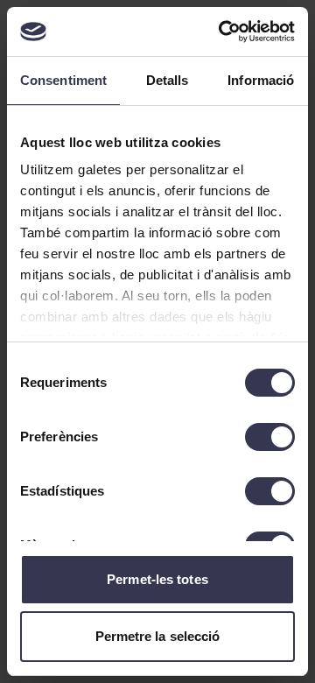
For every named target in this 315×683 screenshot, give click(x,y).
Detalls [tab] (167, 80)
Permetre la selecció (157, 636)
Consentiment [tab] (63, 80)
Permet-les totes (157, 579)
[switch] (270, 437)
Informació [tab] (261, 80)
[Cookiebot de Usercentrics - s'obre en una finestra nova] (222, 31)
